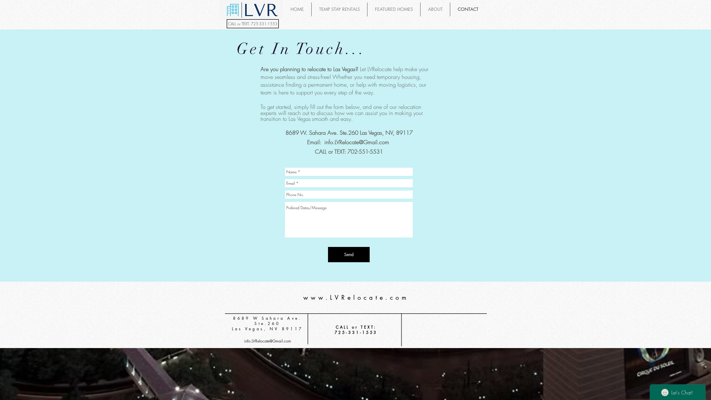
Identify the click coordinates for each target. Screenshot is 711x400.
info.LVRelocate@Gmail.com (356, 142)
